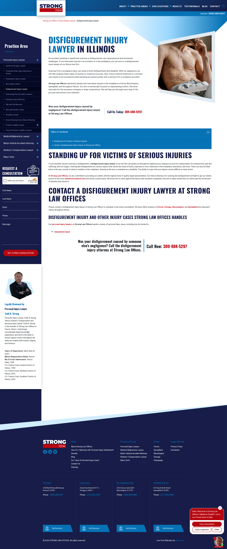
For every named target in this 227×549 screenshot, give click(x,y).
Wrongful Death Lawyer (15, 110)
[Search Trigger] (223, 6)
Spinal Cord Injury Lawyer (15, 66)
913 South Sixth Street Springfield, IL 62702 (162, 489)
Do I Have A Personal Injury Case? (85, 460)
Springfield (193, 207)
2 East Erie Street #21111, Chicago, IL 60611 (89, 489)
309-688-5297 (133, 112)
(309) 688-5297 (217, 13)
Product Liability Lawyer (15, 125)
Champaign (158, 460)
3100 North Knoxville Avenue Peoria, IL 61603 (53, 489)
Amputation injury (62, 232)
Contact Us (75, 464)
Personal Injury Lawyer (67, 21)
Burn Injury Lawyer (13, 84)
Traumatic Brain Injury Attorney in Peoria (19, 72)
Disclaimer (175, 450)
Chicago (168, 207)
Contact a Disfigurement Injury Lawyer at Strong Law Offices (77, 145)
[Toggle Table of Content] (205, 132)
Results (177, 6)
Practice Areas (139, 6)
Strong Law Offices (50, 21)
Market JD (180, 540)
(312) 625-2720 (93, 495)
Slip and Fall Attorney (14, 104)
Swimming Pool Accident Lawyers (19, 94)
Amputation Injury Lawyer (16, 79)
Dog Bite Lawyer (12, 115)
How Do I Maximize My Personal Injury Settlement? (92, 450)
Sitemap (74, 467)
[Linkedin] (50, 452)
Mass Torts (9, 157)
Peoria (160, 207)
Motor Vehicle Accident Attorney (19, 143)
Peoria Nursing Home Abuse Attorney (20, 120)
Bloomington (178, 207)
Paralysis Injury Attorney (15, 99)
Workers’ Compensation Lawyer (18, 150)
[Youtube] (55, 452)
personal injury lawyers (62, 224)
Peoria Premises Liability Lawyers (19, 130)
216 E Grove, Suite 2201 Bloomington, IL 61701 (125, 489)
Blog (204, 6)
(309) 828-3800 (130, 495)
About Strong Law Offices (81, 446)
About (122, 6)
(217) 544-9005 (167, 495)
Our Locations (160, 6)
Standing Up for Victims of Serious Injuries (70, 141)
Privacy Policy (177, 446)
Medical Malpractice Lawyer (17, 136)
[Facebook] (45, 452)
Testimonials (192, 6)
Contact (215, 6)
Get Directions (57, 528)
